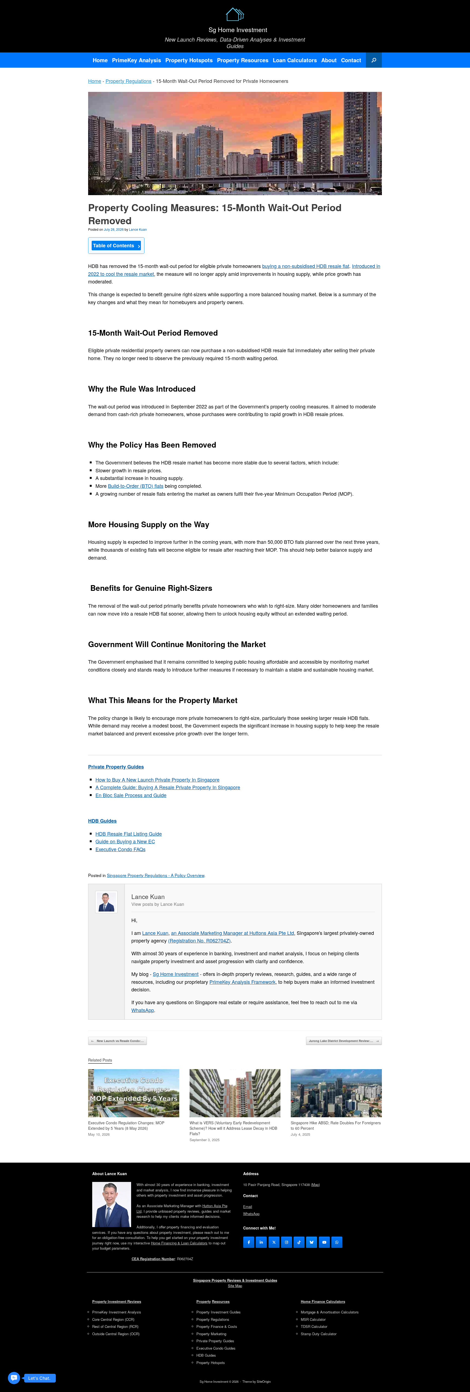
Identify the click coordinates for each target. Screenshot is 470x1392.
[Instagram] (286, 1242)
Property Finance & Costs (216, 1326)
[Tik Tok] (299, 1242)
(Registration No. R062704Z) (199, 940)
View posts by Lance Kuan (157, 904)
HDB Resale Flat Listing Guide (128, 833)
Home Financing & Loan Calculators (179, 1243)
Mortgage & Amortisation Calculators (330, 1312)
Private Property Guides (215, 1340)
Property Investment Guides (218, 1312)
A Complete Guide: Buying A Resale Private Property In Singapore (167, 787)
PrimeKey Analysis (136, 60)
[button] (374, 60)
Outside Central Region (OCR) (116, 1333)
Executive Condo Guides (216, 1348)
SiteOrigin (264, 1381)
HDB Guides (206, 1355)
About (329, 60)
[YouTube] (324, 1242)
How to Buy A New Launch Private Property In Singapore (157, 779)
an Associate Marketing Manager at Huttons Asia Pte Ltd (232, 932)
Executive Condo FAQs (120, 849)
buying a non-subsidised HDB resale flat (305, 265)
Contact (351, 60)
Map (315, 1184)
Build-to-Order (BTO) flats (135, 485)
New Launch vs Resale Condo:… (117, 1041)
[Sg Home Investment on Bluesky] (311, 1242)
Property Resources (242, 60)
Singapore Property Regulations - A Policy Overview (155, 875)
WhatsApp (142, 1009)
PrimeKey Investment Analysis (116, 1312)
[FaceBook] (248, 1242)
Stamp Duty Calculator (318, 1333)
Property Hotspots (189, 60)
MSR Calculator (313, 1319)
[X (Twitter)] (274, 1242)
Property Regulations (128, 80)
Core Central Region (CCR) (113, 1319)
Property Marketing (211, 1333)
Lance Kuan (138, 229)
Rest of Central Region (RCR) (115, 1326)
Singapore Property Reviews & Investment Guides (235, 1280)
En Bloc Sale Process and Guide (130, 794)
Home (100, 60)
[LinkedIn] (261, 1242)
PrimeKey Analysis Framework (242, 981)
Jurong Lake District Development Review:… (344, 1041)
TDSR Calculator (314, 1326)
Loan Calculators (295, 60)
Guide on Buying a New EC (125, 841)
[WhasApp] (336, 1242)
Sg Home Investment (176, 973)
